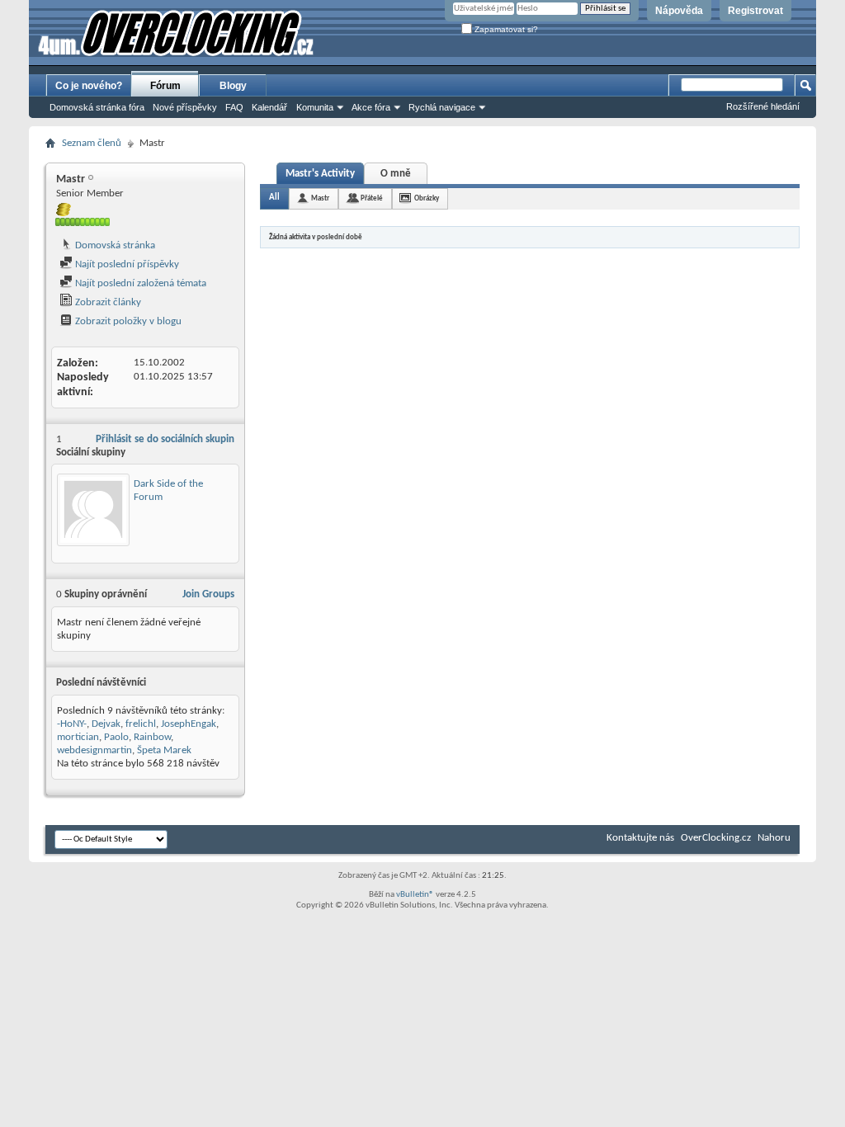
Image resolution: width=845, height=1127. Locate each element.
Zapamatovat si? (505, 29)
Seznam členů (91, 143)
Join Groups (208, 594)
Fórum (165, 86)
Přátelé (372, 198)
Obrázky (426, 198)
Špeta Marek (164, 750)
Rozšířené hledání (763, 106)
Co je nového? (88, 86)
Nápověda (679, 11)
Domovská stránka (114, 245)
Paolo (116, 737)
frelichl (140, 724)
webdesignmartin (94, 750)
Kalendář (269, 107)
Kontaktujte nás (640, 837)
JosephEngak (188, 724)
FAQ (234, 107)
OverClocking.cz (716, 837)
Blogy (233, 86)
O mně (395, 173)
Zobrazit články (107, 302)
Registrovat (755, 11)
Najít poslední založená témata (139, 283)
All (274, 197)
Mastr (320, 198)
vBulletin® (415, 894)
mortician (78, 737)
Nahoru (774, 837)
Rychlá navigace (441, 107)
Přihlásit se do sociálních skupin (165, 439)
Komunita (314, 107)
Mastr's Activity (320, 173)
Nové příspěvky (185, 107)
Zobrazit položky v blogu (127, 321)
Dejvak (106, 724)
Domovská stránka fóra (97, 107)
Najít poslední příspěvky (126, 264)
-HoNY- (72, 724)
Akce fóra (371, 107)
